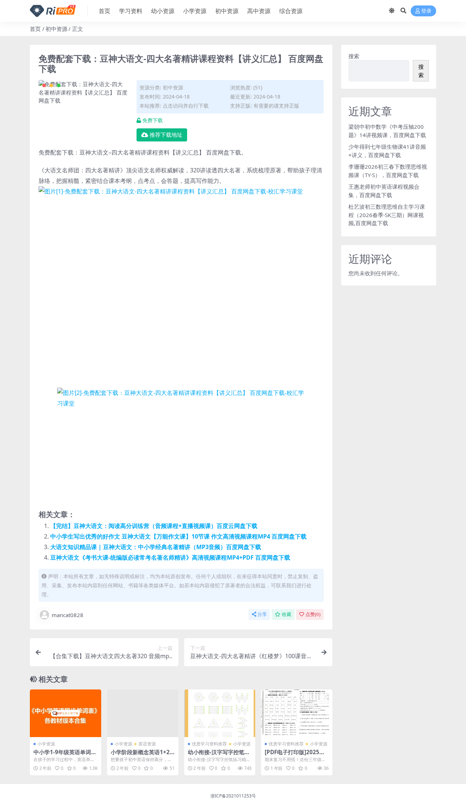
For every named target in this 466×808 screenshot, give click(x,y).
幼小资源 (162, 11)
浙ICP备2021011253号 (233, 796)
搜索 (353, 56)
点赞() (312, 614)
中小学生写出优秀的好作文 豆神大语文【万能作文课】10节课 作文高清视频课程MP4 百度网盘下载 (178, 536)
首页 (104, 11)
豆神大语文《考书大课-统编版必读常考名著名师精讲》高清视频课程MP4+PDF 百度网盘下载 (170, 557)
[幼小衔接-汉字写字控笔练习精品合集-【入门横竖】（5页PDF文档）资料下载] (220, 713)
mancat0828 (67, 615)
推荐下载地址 (166, 135)
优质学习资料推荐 (209, 744)
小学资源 (194, 11)
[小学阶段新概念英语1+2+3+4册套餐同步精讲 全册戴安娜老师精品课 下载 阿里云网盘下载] (142, 713)
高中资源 (258, 11)
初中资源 (226, 11)
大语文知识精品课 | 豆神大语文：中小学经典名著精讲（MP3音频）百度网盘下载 (155, 547)
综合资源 (291, 11)
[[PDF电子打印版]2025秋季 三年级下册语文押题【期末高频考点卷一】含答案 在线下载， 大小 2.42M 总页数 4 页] (296, 713)
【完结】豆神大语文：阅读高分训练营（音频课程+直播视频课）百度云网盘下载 (153, 526)
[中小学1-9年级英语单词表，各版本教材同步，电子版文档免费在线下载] (65, 713)
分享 (262, 614)
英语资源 (147, 744)
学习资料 (130, 11)
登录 (426, 11)
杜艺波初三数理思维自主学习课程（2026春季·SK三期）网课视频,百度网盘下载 (386, 215)
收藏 (286, 614)
